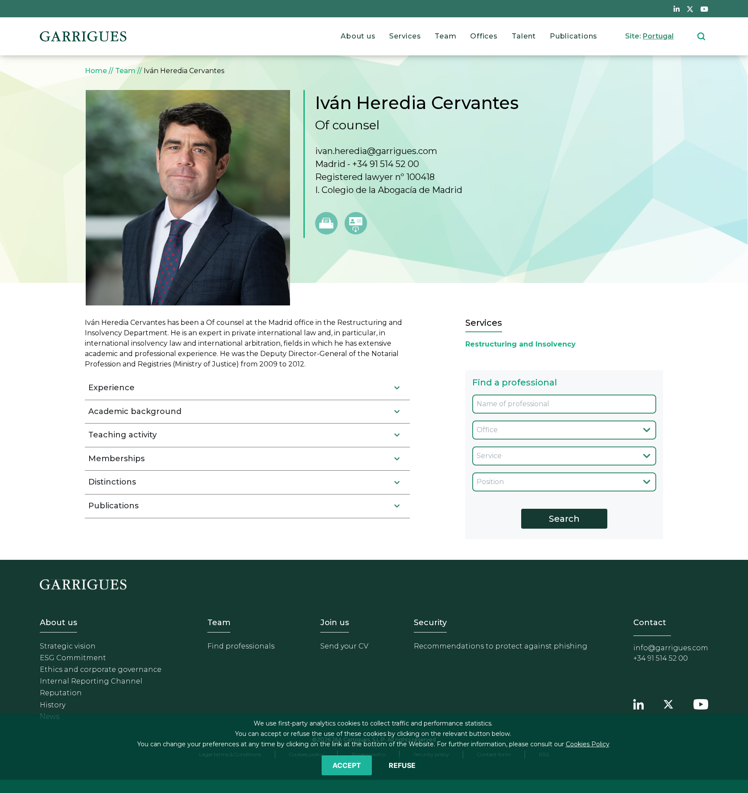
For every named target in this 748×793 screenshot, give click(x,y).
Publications (573, 36)
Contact (649, 622)
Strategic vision (68, 646)
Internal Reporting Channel (91, 681)
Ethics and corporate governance (100, 669)
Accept (346, 765)
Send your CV (344, 646)
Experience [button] (111, 387)
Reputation (61, 693)
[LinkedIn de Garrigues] (677, 8)
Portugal (658, 36)
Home (96, 71)
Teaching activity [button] (122, 435)
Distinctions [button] (112, 482)
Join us (334, 622)
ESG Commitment (73, 658)
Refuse (402, 765)
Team (445, 36)
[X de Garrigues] (690, 8)
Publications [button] (113, 505)
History (52, 705)
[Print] (326, 223)
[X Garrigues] (668, 703)
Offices (483, 36)
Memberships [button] (116, 458)
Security (430, 622)
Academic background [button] (134, 411)
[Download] (356, 223)
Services (405, 36)
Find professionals (240, 646)
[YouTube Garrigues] (700, 703)
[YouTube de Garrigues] (704, 8)
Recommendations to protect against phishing (500, 646)
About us (358, 36)
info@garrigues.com (670, 648)
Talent (524, 36)
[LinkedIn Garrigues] (638, 703)
